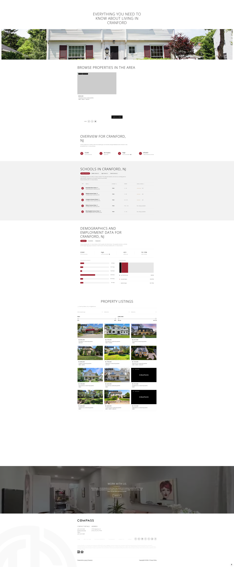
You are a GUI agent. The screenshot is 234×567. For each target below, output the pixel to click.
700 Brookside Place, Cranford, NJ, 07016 (93, 189)
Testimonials (112, 539)
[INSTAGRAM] (135, 539)
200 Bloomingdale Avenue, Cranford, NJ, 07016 (94, 212)
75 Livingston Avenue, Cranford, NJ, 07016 (93, 200)
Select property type (81, 312)
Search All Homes (117, 117)
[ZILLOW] (152, 539)
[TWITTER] (145, 539)
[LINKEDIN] (139, 539)
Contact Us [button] (117, 495)
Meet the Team (87, 539)
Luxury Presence (88, 560)
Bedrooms (133, 312)
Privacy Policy (153, 560)
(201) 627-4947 (81, 534)
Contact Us (121, 539)
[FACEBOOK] (155, 539)
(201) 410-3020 (81, 529)
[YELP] (149, 539)
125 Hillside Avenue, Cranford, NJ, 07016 (92, 194)
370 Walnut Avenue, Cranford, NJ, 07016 (92, 206)
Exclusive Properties (100, 539)
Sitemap (130, 539)
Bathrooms (106, 312)
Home (78, 539)
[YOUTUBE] (142, 539)
